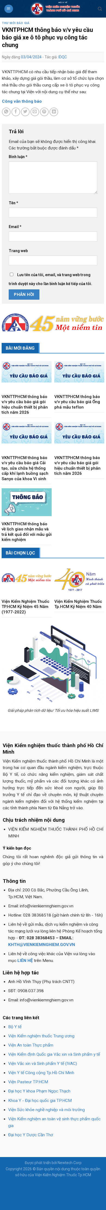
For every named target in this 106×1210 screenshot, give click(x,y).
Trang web (18, 251)
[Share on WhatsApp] (6, 112)
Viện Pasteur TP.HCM (28, 1081)
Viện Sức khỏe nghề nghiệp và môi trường (46, 1109)
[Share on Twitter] (25, 112)
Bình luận (18, 157)
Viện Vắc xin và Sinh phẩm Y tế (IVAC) (42, 1063)
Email (15, 227)
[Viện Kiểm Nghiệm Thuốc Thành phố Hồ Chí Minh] (55, 9)
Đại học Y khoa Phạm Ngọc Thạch (39, 1091)
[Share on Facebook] (15, 112)
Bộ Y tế (14, 1026)
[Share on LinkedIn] (53, 112)
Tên (13, 203)
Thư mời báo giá (15, 23)
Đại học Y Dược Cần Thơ (30, 1134)
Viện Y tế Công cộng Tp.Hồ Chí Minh (41, 1072)
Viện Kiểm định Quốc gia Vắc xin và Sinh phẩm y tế (54, 1054)
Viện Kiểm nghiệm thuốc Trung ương (41, 1036)
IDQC (62, 57)
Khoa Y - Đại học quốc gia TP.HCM (40, 1100)
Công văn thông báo (22, 101)
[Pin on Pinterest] (44, 112)
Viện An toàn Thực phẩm (30, 1045)
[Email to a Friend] (34, 112)
